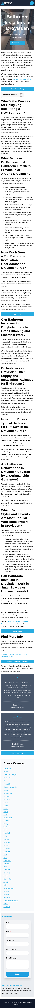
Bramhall (7, 833)
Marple (6, 811)
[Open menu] (32, 3)
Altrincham (7, 860)
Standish (7, 906)
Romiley (6, 802)
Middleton (7, 799)
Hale (5, 857)
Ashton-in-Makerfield (11, 900)
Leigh (5, 885)
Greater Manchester (10, 787)
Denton (11, 654)
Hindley (6, 891)
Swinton (6, 839)
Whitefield (7, 827)
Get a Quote (16, 42)
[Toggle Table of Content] (20, 95)
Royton (6, 805)
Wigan (6, 903)
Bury (5, 854)
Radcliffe (7, 848)
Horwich (6, 894)
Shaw (5, 814)
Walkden (7, 863)
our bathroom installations (22, 79)
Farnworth (7, 870)
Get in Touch (17, 631)
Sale (5, 836)
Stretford (6, 821)
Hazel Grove (8, 818)
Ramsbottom (8, 879)
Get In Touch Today (17, 89)
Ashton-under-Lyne (21, 654)
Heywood (7, 842)
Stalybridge (7, 784)
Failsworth (4, 654)
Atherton (6, 882)
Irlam (5, 867)
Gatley (6, 824)
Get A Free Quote (17, 753)
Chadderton (8, 793)
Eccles (6, 830)
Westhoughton (9, 888)
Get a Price (17, 314)
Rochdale (7, 851)
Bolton (6, 876)
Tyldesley (7, 873)
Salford (6, 808)
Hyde (11, 657)
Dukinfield (4, 657)
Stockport (7, 796)
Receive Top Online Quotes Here (17, 661)
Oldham (6, 790)
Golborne (7, 897)
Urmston (6, 845)
